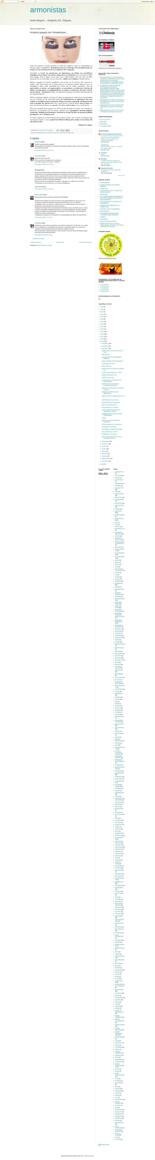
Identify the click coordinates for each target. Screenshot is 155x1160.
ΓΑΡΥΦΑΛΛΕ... (106, 354)
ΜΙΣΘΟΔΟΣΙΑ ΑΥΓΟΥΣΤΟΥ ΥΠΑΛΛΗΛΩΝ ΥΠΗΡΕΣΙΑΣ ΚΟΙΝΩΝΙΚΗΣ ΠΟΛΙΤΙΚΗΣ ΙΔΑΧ (112, 106)
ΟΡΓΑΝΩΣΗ (118, 853)
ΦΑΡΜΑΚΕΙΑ (119, 1059)
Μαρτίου (104, 456)
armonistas (48, 10)
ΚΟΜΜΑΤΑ (118, 765)
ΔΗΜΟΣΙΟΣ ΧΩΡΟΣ (118, 603)
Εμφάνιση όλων (121, 175)
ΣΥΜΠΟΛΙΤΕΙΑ (119, 989)
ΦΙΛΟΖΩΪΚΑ (118, 1062)
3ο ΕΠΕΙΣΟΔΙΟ (104, 289)
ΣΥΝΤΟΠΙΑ (118, 993)
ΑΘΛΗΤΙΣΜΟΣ (119, 480)
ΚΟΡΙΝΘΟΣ (118, 777)
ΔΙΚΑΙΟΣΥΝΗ (119, 637)
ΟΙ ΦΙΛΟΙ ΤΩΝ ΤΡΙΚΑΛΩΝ (119, 842)
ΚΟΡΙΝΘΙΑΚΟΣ (119, 773)
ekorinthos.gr (105, 145)
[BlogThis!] (63, 130)
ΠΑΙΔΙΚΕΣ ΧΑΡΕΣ (118, 862)
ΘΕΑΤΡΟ (117, 708)
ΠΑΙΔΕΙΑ (117, 860)
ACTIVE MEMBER (118, 1102)
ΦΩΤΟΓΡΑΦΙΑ (119, 1083)
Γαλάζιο (103, 154)
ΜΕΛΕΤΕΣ (118, 804)
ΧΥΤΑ (116, 1097)
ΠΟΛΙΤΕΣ (117, 911)
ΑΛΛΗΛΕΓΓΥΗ (119, 488)
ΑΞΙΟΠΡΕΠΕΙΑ (119, 518)
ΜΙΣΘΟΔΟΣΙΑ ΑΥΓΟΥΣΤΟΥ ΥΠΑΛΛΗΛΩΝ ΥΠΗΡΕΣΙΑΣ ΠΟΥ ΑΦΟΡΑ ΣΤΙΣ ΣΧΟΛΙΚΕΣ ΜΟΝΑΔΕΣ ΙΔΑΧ (112, 101)
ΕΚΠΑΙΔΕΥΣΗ (119, 660)
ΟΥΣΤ (116, 858)
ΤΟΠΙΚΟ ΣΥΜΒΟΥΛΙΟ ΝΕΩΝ (118, 1033)
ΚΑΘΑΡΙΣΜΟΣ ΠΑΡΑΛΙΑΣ (119, 721)
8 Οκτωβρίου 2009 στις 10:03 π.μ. (44, 150)
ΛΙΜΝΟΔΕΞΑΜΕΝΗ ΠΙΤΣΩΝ (119, 799)
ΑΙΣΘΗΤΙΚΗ (118, 483)
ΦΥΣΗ (117, 1078)
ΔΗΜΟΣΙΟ (118, 596)
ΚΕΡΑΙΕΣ (117, 743)
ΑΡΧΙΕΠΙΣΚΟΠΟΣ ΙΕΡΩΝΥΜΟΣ (119, 542)
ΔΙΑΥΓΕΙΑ (118, 633)
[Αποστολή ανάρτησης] (57, 130)
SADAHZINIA (104, 219)
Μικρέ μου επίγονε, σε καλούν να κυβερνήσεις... (111, 421)
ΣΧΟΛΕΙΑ (117, 1000)
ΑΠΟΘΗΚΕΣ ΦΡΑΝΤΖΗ (118, 533)
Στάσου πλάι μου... (107, 366)
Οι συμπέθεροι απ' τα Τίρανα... (110, 407)
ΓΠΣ (116, 575)
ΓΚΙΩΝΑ (117, 572)
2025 (102, 307)
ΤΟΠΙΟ (117, 1041)
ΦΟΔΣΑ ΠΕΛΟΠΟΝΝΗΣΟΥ (119, 1065)
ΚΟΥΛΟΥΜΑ (118, 779)
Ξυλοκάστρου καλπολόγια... (109, 427)
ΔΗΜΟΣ (117, 587)
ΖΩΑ (116, 701)
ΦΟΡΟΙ (117, 1071)
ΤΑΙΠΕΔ (117, 1002)
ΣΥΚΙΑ (117, 978)
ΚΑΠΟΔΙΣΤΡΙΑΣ (119, 727)
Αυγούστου (105, 444)
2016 (102, 324)
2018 (102, 319)
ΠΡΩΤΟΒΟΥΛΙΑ (119, 929)
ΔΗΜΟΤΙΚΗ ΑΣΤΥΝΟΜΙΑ (118, 610)
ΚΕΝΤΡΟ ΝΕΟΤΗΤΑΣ (118, 740)
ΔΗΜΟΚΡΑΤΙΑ (119, 583)
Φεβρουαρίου (106, 458)
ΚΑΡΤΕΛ (117, 731)
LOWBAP (103, 217)
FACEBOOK (118, 1114)
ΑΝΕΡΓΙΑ (117, 509)
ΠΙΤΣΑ (117, 897)
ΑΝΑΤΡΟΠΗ (118, 503)
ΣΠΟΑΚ (117, 974)
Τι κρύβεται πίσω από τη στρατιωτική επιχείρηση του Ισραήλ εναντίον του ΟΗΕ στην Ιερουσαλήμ (111, 162)
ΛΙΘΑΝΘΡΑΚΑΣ (119, 792)
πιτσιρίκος (104, 152)
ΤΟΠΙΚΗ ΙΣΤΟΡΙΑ (120, 1024)
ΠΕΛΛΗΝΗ (118, 876)
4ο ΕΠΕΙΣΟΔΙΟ (104, 291)
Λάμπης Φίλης (39, 194)
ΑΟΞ (116, 522)
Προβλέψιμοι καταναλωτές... (110, 434)
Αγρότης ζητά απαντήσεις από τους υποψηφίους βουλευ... (112, 437)
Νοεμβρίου (105, 346)
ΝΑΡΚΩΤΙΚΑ (118, 824)
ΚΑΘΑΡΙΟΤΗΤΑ (119, 716)
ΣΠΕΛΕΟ (117, 972)
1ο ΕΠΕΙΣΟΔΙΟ (104, 285)
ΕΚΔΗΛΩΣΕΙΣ (119, 653)
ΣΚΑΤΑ (117, 965)
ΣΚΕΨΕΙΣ (117, 968)
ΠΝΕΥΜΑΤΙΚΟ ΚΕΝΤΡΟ (119, 904)
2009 (102, 341)
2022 (102, 311)
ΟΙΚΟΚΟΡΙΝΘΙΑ (104, 211)
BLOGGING (118, 1109)
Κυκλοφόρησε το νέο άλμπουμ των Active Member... (111, 380)
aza (116, 1107)
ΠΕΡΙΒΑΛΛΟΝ (119, 882)
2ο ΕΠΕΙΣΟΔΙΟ (104, 287)
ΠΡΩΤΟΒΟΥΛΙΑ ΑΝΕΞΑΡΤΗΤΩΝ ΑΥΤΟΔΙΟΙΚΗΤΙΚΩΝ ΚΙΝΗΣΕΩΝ (109, 214)
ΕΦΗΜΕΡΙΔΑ (119, 693)
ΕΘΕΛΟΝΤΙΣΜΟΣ (120, 644)
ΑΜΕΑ (117, 491)
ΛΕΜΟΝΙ (117, 790)
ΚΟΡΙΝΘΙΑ (118, 771)
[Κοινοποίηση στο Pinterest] (69, 130)
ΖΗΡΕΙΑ (117, 699)
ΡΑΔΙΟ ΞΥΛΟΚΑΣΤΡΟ (119, 935)
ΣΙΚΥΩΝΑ (117, 963)
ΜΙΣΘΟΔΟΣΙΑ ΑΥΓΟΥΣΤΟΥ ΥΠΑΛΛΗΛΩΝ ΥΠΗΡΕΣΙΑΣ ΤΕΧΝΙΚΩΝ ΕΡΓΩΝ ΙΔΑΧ (112, 111)
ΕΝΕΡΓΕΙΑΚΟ (119, 670)
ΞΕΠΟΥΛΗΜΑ (119, 835)
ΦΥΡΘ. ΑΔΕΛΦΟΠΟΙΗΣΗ (119, 1075)
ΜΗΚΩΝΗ (118, 812)
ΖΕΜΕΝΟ (117, 697)
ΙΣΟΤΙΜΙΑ (117, 712)
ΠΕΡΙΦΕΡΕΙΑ (119, 887)
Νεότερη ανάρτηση (36, 242)
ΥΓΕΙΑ (117, 1057)
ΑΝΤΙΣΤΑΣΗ (118, 511)
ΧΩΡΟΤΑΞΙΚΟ (119, 1099)
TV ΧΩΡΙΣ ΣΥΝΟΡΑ (105, 126)
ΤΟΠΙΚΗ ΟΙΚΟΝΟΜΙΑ (118, 1029)
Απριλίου (104, 453)
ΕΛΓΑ (116, 662)
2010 (102, 339)
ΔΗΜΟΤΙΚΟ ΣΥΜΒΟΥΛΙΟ (118, 620)
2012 (102, 334)
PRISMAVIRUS (119, 1122)
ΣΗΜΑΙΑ (117, 954)
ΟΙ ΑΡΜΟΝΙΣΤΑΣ (105, 182)
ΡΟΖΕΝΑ (117, 942)
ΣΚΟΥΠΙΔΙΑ (118, 970)
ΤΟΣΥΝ (117, 1045)
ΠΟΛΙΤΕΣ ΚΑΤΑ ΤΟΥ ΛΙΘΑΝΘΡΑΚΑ (110, 209)
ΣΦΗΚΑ (117, 995)
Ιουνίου (104, 448)
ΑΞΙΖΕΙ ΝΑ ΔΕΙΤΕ (120, 515)
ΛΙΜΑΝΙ (117, 796)
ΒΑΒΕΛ (117, 560)
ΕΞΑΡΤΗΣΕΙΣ (119, 677)
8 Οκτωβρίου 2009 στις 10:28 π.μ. (44, 164)
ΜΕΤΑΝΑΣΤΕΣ (119, 808)
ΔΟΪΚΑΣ (117, 642)
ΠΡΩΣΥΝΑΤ (118, 927)
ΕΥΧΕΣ (117, 691)
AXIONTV (118, 1105)
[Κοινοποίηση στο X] (65, 130)
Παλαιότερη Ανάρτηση (85, 242)
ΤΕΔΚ (116, 1004)
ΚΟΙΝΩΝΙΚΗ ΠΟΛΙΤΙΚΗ (118, 756)
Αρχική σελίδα (60, 242)
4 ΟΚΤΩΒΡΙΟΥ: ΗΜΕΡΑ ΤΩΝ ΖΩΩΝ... (112, 429)
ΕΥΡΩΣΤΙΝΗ (118, 689)
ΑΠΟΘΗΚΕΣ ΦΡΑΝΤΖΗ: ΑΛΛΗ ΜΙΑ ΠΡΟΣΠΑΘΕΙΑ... (112, 414)
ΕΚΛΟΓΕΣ (56, 132)
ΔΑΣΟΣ (117, 577)
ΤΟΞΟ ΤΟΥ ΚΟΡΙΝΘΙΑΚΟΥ (119, 1011)
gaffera (82, 1156)
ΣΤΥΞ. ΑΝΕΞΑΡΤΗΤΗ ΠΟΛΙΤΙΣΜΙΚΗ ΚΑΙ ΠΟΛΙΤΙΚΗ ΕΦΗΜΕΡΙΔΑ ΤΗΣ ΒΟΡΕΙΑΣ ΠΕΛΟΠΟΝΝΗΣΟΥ (111, 198)
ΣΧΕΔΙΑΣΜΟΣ (119, 997)
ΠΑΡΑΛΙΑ (117, 868)
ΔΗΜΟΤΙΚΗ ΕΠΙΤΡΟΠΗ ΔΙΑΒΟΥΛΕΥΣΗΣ (120, 615)
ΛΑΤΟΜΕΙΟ (118, 788)
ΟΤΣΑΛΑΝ (118, 855)
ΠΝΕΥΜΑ (118, 901)
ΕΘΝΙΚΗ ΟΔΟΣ (119, 648)
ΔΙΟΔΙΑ (117, 640)
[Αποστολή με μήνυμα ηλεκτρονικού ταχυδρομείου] (61, 130)
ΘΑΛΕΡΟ (117, 706)
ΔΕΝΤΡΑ (117, 579)
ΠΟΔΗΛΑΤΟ (118, 907)
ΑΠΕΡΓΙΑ (117, 526)
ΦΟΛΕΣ (117, 1069)
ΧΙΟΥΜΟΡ (118, 1091)
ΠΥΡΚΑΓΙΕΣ (118, 933)
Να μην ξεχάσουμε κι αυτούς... (110, 431)
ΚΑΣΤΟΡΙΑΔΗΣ (119, 733)
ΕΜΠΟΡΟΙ (118, 664)
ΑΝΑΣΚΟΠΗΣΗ (119, 499)
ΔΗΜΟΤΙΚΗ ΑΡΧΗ (118, 606)
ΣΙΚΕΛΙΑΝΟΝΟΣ (119, 960)
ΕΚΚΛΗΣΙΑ (118, 656)
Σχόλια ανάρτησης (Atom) (44, 245)
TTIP (116, 1137)
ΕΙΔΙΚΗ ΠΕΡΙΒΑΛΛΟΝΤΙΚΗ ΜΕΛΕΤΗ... (113, 361)
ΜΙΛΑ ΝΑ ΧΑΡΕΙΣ (120, 814)
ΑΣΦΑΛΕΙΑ (118, 547)
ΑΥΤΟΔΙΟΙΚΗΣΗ (49, 132)
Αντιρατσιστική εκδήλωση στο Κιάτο (112, 372)
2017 (102, 321)
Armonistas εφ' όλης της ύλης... (110, 400)
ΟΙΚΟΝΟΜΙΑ (118, 847)
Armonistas (38, 156)
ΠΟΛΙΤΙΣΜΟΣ (119, 916)
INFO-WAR (103, 122)
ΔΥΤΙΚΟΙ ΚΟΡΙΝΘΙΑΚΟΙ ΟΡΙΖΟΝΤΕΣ (111, 134)
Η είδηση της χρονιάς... (108, 377)
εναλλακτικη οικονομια (118, 667)
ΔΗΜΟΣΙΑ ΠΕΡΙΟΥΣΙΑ (118, 593)
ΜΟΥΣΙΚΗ (118, 820)
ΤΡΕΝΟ (117, 1049)
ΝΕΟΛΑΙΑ (118, 829)
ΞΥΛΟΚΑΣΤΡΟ (119, 837)
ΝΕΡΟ (117, 831)
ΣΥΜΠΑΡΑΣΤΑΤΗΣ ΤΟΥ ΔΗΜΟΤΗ (120, 985)
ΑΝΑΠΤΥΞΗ (118, 497)
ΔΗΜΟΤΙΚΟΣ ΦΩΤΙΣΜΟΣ (118, 626)
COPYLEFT (118, 1112)
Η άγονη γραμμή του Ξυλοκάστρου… (112, 424)
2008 (102, 464)
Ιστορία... (104, 418)
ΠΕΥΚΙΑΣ (117, 891)
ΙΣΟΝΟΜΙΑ (118, 710)
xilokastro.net (104, 188)
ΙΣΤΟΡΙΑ (117, 714)
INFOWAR (104, 159)
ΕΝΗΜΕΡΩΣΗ (119, 674)
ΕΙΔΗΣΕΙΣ (118, 651)
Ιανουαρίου (105, 461)
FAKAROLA (118, 1116)
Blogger (91, 1156)
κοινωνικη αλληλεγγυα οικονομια (118, 752)
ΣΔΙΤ (116, 952)
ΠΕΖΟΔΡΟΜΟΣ (119, 870)
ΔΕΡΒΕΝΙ (118, 581)
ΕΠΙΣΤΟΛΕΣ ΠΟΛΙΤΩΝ (118, 682)
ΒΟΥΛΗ (117, 564)
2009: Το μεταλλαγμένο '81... (110, 405)
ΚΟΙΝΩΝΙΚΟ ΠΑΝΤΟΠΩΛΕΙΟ (119, 760)
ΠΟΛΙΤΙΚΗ (62, 132)
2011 (102, 336)
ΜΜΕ (116, 818)
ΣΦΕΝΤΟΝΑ (103, 124)
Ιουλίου (104, 446)
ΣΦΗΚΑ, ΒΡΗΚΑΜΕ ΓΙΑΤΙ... (109, 375)
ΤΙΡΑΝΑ (117, 1008)
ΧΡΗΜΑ (117, 1095)
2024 (102, 309)
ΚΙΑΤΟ (117, 745)
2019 (102, 316)
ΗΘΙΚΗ (117, 703)
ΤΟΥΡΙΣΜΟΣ (118, 1047)
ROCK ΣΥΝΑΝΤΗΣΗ (119, 1127)
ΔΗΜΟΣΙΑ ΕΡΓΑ (119, 589)
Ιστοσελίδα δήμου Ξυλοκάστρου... (111, 402)
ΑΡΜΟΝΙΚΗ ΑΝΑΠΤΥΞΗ (118, 539)
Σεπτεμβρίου (105, 441)
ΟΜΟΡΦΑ (118, 851)
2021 (102, 314)
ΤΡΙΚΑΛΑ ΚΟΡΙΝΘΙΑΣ (118, 1052)
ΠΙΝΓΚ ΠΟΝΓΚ (119, 893)
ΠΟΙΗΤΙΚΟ (118, 909)
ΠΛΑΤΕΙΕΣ (118, 899)
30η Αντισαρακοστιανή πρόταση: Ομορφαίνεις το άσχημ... (111, 410)
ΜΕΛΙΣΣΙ (117, 806)
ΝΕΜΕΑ (117, 827)
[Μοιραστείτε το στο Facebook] (67, 130)
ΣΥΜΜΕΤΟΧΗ (69, 132)
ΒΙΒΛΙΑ (117, 562)
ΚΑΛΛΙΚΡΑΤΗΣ (119, 724)
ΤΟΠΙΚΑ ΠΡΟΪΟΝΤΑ (118, 1016)
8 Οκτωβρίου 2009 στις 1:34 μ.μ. (44, 217)
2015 (102, 326)
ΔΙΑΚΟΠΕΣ (118, 631)
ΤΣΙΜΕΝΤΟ (118, 1055)
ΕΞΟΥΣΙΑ (117, 679)
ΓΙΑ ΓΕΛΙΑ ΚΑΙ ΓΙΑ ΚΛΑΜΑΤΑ (119, 569)
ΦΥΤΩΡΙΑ (118, 1081)
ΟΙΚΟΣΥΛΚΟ (118, 849)
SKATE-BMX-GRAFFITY (119, 1130)
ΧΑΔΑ (116, 1086)
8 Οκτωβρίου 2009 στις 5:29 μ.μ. (44, 235)
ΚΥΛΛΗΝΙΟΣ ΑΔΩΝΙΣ (118, 785)
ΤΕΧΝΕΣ (117, 1006)
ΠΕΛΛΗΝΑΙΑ (104, 194)
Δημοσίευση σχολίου (38, 238)
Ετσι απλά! (38, 142)
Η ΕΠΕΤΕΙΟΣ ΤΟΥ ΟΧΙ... (108, 363)
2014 (102, 329)
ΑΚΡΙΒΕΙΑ (118, 485)
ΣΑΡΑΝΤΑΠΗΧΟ (119, 948)
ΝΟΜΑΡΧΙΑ (118, 833)
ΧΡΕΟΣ (117, 1093)
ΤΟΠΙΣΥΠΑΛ (118, 1043)
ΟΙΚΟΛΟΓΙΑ (118, 845)
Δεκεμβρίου (105, 343)
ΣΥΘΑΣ (117, 976)
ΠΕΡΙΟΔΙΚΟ (118, 885)
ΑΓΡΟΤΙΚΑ (118, 475)
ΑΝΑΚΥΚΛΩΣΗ (119, 494)
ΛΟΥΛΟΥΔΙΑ (118, 802)
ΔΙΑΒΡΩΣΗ (118, 629)
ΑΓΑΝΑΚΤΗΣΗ (119, 472)
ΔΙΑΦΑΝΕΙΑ (118, 635)
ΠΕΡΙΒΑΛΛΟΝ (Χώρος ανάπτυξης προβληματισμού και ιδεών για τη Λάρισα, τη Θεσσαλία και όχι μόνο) (112, 225)
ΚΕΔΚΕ (117, 737)
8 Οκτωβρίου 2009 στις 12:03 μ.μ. (44, 189)
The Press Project (118, 1134)
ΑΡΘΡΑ (117, 536)
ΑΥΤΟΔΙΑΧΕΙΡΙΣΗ (39, 132)
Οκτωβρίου (105, 348)
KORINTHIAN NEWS (107, 168)
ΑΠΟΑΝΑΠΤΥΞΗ (120, 529)
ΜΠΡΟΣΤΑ (118, 822)
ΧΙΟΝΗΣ (117, 1088)
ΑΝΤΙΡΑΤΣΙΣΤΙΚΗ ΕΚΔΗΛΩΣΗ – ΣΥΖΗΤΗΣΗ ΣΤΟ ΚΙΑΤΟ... (111, 384)
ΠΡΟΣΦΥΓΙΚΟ (119, 923)
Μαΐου (104, 451)
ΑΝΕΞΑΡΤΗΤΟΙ (119, 505)
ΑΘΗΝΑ (117, 478)
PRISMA (117, 1120)
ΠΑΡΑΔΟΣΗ (118, 866)
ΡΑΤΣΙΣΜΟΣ (118, 940)
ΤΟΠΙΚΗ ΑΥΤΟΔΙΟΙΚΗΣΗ (119, 1020)
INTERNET (118, 1118)
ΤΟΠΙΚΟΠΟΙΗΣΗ (120, 1037)
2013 (102, 331)
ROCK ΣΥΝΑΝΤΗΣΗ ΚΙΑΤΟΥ (108, 221)
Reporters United (105, 119)
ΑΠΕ (116, 524)
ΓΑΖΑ (116, 567)
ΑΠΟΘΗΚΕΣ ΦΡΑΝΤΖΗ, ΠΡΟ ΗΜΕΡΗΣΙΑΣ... (110, 392)
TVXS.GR (118, 1139)
